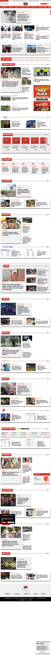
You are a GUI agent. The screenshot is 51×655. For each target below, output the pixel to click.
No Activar (11, 522)
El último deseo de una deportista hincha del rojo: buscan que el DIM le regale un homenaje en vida (27, 355)
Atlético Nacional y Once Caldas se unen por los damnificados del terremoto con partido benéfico (10, 352)
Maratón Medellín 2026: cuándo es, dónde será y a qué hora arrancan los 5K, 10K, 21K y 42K (16, 513)
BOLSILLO (28, 6)
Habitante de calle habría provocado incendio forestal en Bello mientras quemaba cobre (22, 564)
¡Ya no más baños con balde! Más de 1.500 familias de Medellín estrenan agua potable (27, 547)
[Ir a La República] (4, 410)
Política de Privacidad (23, 598)
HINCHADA (22, 6)
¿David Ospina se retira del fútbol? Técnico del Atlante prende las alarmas (26, 345)
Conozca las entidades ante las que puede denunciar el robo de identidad (42, 253)
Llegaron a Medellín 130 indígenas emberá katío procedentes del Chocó (23, 191)
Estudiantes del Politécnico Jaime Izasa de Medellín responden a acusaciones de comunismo (26, 229)
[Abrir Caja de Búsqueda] (48, 4)
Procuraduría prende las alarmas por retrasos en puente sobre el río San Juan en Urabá (42, 204)
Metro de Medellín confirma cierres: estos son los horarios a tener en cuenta (26, 90)
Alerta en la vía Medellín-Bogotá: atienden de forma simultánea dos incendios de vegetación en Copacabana (17, 576)
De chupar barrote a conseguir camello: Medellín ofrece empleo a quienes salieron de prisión (17, 402)
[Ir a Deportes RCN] (6, 361)
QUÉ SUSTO (45, 7)
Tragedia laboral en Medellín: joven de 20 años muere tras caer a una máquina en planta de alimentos (23, 17)
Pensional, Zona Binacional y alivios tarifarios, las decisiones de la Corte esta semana (16, 253)
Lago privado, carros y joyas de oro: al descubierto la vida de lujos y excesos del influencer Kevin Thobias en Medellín (10, 84)
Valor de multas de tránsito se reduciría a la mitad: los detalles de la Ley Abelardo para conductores (35, 171)
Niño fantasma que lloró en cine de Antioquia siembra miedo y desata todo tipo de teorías (42, 576)
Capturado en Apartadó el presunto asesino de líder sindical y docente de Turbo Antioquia (42, 80)
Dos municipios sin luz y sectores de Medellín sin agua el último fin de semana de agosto (17, 49)
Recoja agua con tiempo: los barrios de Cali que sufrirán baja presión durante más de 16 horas (5, 169)
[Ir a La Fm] (5, 117)
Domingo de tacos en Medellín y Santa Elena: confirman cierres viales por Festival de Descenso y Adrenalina (29, 36)
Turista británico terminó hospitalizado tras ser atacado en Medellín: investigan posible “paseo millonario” (27, 240)
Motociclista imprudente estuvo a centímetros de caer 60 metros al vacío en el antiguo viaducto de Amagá (23, 310)
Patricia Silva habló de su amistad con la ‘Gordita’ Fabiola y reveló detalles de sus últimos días (42, 289)
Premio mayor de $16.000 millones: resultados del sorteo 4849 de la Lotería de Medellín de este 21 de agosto (23, 389)
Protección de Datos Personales (41, 598)
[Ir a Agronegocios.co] (22, 428)
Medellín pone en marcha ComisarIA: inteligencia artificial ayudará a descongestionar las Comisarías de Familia (26, 71)
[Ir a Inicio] (25, 3)
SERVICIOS (40, 6)
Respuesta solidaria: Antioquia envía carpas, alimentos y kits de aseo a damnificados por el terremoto (26, 537)
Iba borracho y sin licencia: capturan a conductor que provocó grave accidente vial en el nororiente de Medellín (17, 322)
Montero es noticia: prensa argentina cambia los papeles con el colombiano (42, 368)
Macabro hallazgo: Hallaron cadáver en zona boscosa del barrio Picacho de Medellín (20, 98)
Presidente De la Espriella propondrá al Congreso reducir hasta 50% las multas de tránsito (17, 418)
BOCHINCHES (34, 6)
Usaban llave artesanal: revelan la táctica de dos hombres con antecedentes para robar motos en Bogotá (42, 281)
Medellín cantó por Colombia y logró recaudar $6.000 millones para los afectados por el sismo (26, 480)
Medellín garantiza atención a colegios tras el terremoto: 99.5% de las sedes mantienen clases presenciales (42, 513)
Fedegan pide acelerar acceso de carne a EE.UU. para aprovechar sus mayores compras (42, 418)
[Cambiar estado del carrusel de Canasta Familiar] (7, 1)
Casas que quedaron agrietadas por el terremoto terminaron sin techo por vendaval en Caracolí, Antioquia (16, 204)
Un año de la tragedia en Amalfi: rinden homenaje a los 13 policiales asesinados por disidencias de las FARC (17, 36)
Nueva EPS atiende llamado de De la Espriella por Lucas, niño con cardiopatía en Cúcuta (42, 125)
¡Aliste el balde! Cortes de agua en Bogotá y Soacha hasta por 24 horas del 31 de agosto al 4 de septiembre (25, 170)
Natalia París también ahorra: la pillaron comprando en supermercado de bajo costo (10, 474)
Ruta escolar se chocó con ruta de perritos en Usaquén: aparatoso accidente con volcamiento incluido (43, 273)
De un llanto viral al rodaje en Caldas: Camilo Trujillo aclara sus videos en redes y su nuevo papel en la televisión (12, 287)
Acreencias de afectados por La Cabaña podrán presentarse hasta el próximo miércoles (41, 444)
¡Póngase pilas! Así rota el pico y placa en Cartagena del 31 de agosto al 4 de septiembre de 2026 (15, 170)
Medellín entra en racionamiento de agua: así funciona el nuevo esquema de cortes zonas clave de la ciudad (43, 49)
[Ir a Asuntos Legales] (8, 247)
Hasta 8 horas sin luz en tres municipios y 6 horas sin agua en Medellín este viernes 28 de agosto (20, 109)
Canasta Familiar (3, 0)
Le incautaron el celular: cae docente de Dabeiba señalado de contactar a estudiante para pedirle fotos (6, 36)
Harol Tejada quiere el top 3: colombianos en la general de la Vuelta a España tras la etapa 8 (17, 368)
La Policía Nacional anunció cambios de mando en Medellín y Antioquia (10, 234)
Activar (3, 522)
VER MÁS (8, 149)
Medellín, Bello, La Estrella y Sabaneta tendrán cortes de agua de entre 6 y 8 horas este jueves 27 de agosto (10, 543)
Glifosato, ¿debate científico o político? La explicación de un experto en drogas (17, 124)
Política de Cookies (43, 649)
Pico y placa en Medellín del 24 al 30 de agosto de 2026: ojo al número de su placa (42, 322)
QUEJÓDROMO (4, 6)
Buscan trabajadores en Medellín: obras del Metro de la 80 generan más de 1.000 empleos (42, 402)
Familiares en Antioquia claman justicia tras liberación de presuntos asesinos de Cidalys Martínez (42, 38)
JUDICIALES (10, 6)
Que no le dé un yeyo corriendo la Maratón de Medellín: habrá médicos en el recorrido (23, 500)
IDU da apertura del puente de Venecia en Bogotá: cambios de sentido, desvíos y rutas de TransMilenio (45, 171)
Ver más (47, 64)
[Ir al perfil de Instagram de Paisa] (28, 590)
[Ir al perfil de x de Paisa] (25, 590)
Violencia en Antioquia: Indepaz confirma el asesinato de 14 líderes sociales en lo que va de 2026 (42, 29)
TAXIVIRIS (16, 6)
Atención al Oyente (32, 598)
